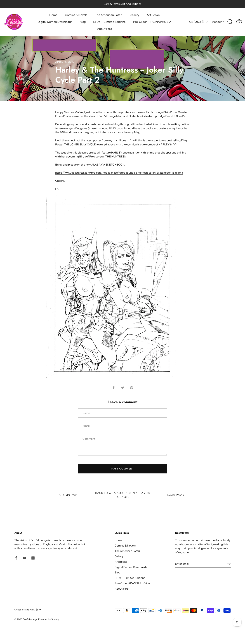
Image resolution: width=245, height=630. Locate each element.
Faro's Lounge (30, 619)
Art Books (153, 15)
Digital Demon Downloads (55, 22)
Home (53, 15)
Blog (83, 22)
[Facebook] (16, 557)
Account (218, 22)
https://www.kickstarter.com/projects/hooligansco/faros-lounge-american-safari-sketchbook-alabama (119, 172)
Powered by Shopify (49, 619)
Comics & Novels (76, 15)
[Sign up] (229, 564)
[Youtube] (24, 557)
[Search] (230, 22)
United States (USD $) (26, 609)
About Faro (104, 29)
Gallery (134, 15)
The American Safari (108, 15)
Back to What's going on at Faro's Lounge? (122, 495)
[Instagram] (33, 557)
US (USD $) (196, 22)
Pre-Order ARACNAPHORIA (152, 22)
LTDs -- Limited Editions (109, 22)
